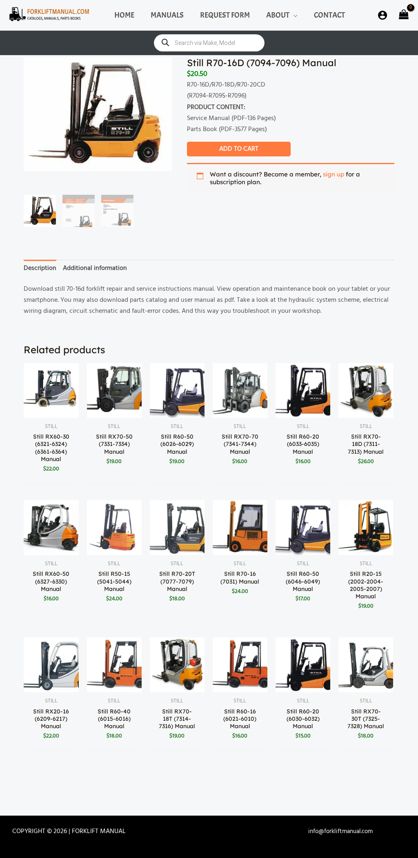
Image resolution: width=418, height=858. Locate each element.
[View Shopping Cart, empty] (403, 15)
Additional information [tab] (95, 268)
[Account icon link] (382, 15)
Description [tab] (40, 268)
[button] (293, 15)
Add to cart (238, 149)
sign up (333, 174)
